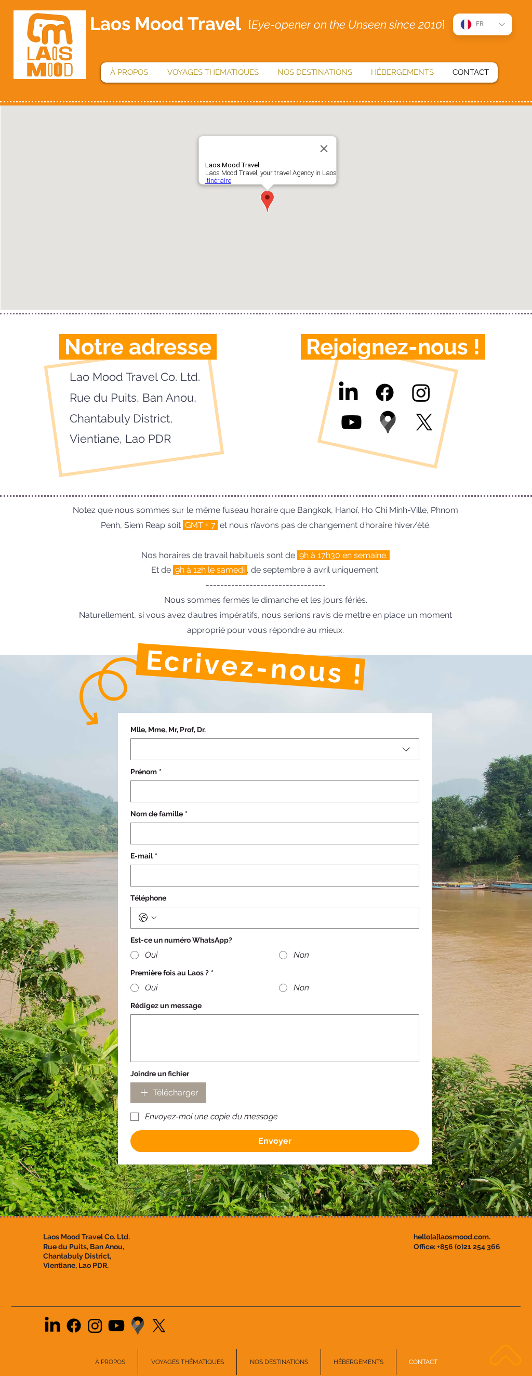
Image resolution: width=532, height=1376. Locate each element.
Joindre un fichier (159, 1073)
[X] (424, 422)
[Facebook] (384, 392)
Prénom (146, 772)
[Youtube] (351, 422)
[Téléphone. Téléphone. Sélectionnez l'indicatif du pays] (147, 917)
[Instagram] (421, 392)
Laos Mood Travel (165, 23)
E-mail (143, 856)
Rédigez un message (166, 1005)
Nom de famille (159, 814)
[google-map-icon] (388, 422)
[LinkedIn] (348, 392)
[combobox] (274, 749)
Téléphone (148, 898)
